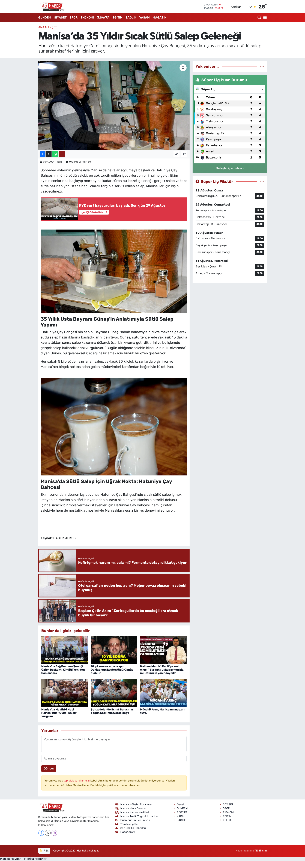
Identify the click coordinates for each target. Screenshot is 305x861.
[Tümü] (262, 66)
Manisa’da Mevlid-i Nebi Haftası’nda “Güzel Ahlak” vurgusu (59, 713)
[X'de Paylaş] (49, 154)
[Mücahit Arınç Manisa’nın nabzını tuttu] (163, 693)
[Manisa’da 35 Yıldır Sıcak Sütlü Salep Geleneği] (114, 105)
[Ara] (260, 17)
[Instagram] (54, 833)
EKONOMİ (87, 17)
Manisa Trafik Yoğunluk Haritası (139, 816)
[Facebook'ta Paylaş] (42, 154)
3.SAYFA (103, 17)
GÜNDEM (44, 17)
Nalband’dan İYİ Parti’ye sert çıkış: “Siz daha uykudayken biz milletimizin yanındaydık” (162, 670)
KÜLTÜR (227, 820)
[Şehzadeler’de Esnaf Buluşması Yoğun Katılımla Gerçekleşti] (114, 693)
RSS (46, 850)
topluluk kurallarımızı (77, 780)
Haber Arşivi (128, 831)
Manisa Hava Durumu (133, 808)
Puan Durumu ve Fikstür (135, 820)
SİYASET (60, 17)
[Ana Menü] (264, 17)
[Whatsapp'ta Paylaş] (55, 154)
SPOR (74, 17)
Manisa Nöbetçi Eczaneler (136, 804)
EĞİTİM (117, 17)
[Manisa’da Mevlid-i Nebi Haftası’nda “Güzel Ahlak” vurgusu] (64, 693)
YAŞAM (144, 17)
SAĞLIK (130, 17)
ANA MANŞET (47, 27)
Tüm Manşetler (129, 824)
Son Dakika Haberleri (133, 828)
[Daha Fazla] (62, 154)
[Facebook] (41, 833)
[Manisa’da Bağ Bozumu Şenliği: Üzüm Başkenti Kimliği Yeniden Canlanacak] (64, 649)
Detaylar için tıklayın (230, 168)
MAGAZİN (159, 17)
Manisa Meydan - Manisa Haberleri (23, 858)
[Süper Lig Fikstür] (262, 181)
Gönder (49, 768)
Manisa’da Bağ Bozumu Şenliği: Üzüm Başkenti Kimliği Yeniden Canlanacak (63, 670)
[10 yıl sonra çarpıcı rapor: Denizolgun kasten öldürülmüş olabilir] (114, 649)
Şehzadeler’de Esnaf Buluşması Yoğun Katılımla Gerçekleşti (112, 711)
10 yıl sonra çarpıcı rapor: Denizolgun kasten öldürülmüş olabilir (112, 670)
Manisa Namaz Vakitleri (134, 812)
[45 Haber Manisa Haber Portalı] (51, 6)
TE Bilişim (261, 850)
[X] (48, 833)
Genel (180, 804)
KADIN (180, 816)
